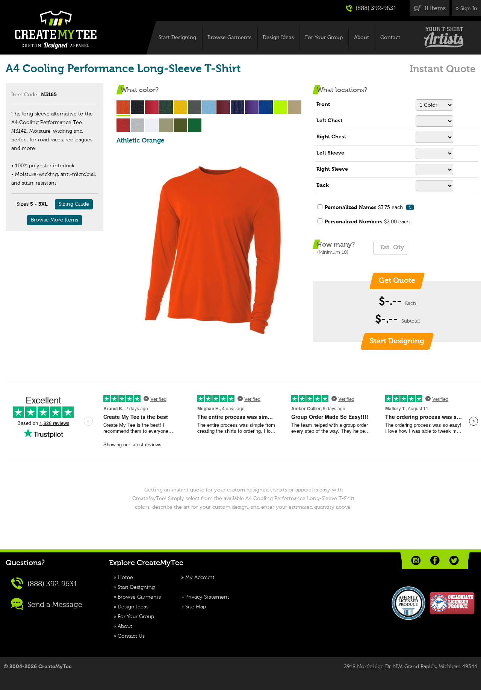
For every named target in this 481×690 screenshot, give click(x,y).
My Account (200, 577)
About (361, 37)
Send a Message (54, 605)
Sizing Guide (74, 204)
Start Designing (177, 37)
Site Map (195, 607)
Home (125, 577)
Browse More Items (54, 220)
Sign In (468, 8)
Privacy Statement (207, 597)
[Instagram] (415, 560)
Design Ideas (278, 37)
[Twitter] (454, 560)
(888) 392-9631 (375, 9)
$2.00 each (367, 221)
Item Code (24, 94)
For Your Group (324, 37)
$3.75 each (368, 207)
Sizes (23, 204)
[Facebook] (435, 560)
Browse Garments (229, 37)
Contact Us (131, 636)
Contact (390, 37)
